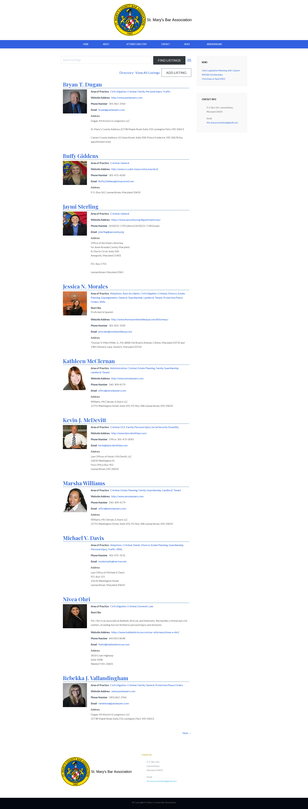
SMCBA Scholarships (212, 74)
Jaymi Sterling (80, 206)
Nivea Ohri (76, 599)
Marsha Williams (84, 483)
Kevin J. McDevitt (84, 420)
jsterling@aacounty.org (111, 231)
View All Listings (147, 73)
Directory (126, 73)
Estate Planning (146, 368)
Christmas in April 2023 (213, 78)
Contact (165, 44)
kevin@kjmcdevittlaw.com (113, 445)
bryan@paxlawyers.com (111, 109)
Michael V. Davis (83, 538)
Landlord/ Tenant (153, 297)
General (124, 162)
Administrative (118, 368)
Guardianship (135, 297)
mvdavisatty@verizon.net (112, 561)
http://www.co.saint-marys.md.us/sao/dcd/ (134, 169)
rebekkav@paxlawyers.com (113, 703)
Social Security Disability (165, 427)
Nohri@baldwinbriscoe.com (113, 644)
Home (86, 44)
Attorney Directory (136, 44)
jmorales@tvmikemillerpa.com (115, 331)
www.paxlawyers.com (123, 691)
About (106, 44)
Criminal (132, 91)
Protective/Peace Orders (169, 685)
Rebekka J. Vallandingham (95, 678)
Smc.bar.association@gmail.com (222, 122)
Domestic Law (145, 606)
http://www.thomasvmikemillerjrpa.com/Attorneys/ (139, 319)
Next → (187, 732)
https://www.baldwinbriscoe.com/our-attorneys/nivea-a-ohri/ (145, 632)
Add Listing (176, 73)
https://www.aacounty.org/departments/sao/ (136, 219)
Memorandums (214, 44)
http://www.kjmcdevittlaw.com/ (129, 433)
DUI (122, 427)
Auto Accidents (131, 293)
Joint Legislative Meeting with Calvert (221, 70)
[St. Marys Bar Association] (154, 20)
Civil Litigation (118, 91)
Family (141, 91)
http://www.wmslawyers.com (127, 378)
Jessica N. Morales (85, 286)
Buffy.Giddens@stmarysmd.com (116, 181)
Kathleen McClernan (89, 361)
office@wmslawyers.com (112, 390)
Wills (102, 301)
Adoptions (116, 293)
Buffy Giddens (80, 155)
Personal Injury (154, 91)
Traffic (167, 91)
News (187, 44)
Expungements (109, 297)
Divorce (172, 293)
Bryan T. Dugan (82, 84)
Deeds (136, 544)
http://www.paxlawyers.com (126, 97)
